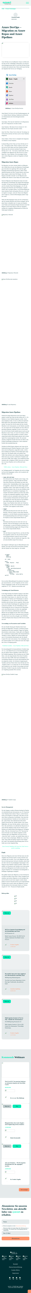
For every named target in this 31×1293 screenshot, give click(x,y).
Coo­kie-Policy (15, 1270)
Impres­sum (15, 1273)
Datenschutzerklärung (21, 1226)
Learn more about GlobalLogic (15, 1287)
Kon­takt (15, 1264)
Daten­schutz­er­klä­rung (15, 1267)
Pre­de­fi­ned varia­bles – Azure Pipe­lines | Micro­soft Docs (15, 645)
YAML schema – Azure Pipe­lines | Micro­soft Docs (15, 467)
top (29, 1291)
